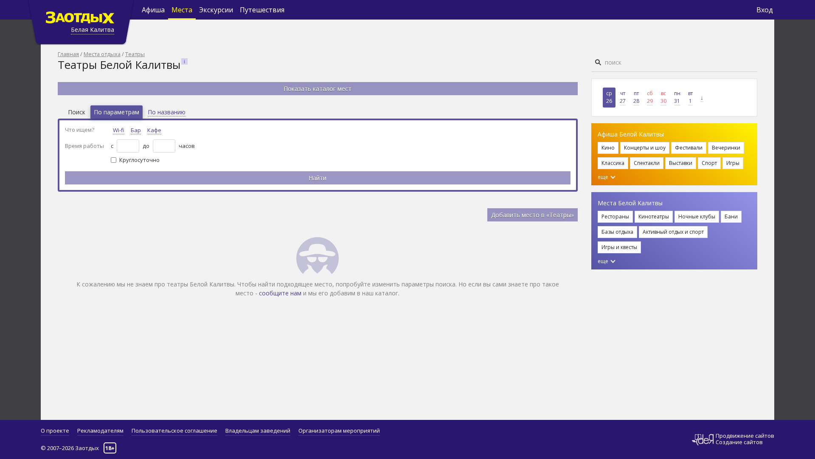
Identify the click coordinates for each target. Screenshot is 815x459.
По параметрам (116, 112)
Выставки (680, 163)
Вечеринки (726, 147)
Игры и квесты (619, 247)
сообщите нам (280, 293)
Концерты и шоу (645, 147)
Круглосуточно (139, 160)
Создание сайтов (739, 442)
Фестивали (689, 147)
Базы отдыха (617, 231)
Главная (68, 54)
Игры (732, 163)
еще (604, 177)
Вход (764, 9)
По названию (166, 112)
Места (181, 9)
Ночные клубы (696, 216)
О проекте (55, 430)
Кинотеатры (653, 216)
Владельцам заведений (257, 430)
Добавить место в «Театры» (532, 215)
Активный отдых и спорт (673, 231)
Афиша (153, 9)
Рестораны (615, 216)
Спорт (709, 163)
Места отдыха (102, 54)
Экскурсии (216, 9)
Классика (612, 163)
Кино (608, 147)
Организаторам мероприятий (339, 430)
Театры (135, 54)
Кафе (154, 130)
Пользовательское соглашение (174, 430)
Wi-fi (118, 130)
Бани (731, 216)
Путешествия (262, 9)
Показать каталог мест (317, 89)
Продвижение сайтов (745, 436)
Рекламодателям (100, 430)
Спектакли (647, 163)
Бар (136, 130)
